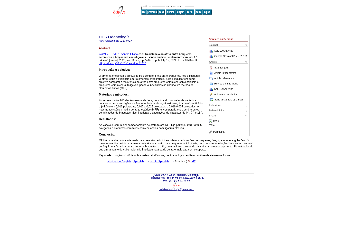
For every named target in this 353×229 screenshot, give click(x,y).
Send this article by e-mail (228, 99)
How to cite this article (226, 83)
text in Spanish (159, 161)
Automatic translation (226, 94)
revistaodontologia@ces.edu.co (176, 189)
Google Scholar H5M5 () (230, 56)
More (216, 121)
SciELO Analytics (223, 50)
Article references (224, 78)
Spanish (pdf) (221, 67)
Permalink (219, 131)
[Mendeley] (211, 121)
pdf (193, 161)
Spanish (138, 161)
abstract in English (119, 161)
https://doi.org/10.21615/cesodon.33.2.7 (122, 63)
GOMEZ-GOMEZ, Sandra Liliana (118, 54)
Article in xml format (225, 73)
